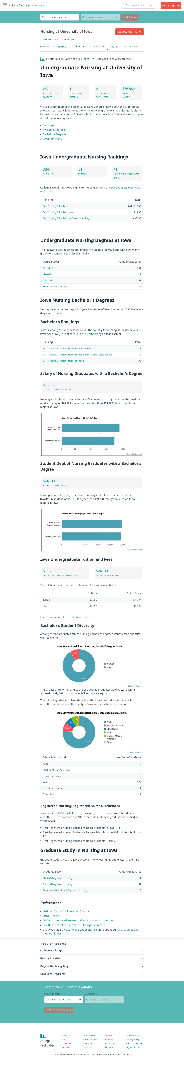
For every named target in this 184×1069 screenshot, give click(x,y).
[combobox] (139, 5)
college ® (19, 5)
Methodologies (90, 1039)
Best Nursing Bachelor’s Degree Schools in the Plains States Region (77, 354)
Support (65, 1047)
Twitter (108, 1035)
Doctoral (47, 280)
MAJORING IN (91, 994)
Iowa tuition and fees (76, 617)
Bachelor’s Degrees (54, 134)
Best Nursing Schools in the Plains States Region (67, 218)
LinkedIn (109, 1047)
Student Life (99, 46)
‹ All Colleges (38, 5)
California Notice (134, 1043)
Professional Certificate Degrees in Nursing (65, 890)
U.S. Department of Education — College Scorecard (74, 925)
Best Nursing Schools (54, 206)
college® (47, 1043)
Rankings (48, 125)
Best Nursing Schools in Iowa (58, 212)
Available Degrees (54, 130)
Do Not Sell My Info (133, 1048)
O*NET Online (51, 916)
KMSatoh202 (71, 929)
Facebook (109, 1043)
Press (64, 1039)
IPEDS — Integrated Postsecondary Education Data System (78, 920)
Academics (81, 46)
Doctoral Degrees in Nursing (57, 884)
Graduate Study (52, 139)
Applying (62, 46)
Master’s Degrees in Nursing (57, 878)
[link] (47, 46)
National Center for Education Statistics (67, 911)
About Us (65, 1035)
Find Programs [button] (171, 5)
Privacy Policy (132, 1039)
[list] (47, 46)
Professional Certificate (55, 286)
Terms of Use (132, 1035)
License (92, 929)
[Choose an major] (100, 17)
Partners (87, 1047)
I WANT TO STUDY (52, 994)
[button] (129, 31)
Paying (114, 46)
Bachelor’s (48, 268)
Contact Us (66, 1043)
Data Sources (89, 1035)
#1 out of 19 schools (85, 334)
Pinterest (109, 1039)
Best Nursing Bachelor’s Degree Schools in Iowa (67, 348)
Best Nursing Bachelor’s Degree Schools (63, 360)
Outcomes (133, 46)
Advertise (87, 1043)
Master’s (47, 274)
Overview (44, 46)
